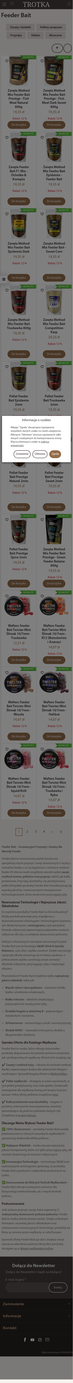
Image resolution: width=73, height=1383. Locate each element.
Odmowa (40, 454)
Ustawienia (22, 454)
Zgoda (55, 454)
